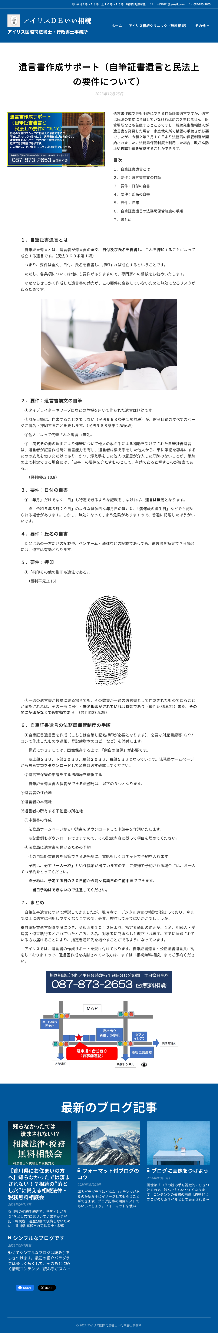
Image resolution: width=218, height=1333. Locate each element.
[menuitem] (117, 25)
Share (27, 1287)
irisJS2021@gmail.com (170, 4)
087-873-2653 (202, 4)
